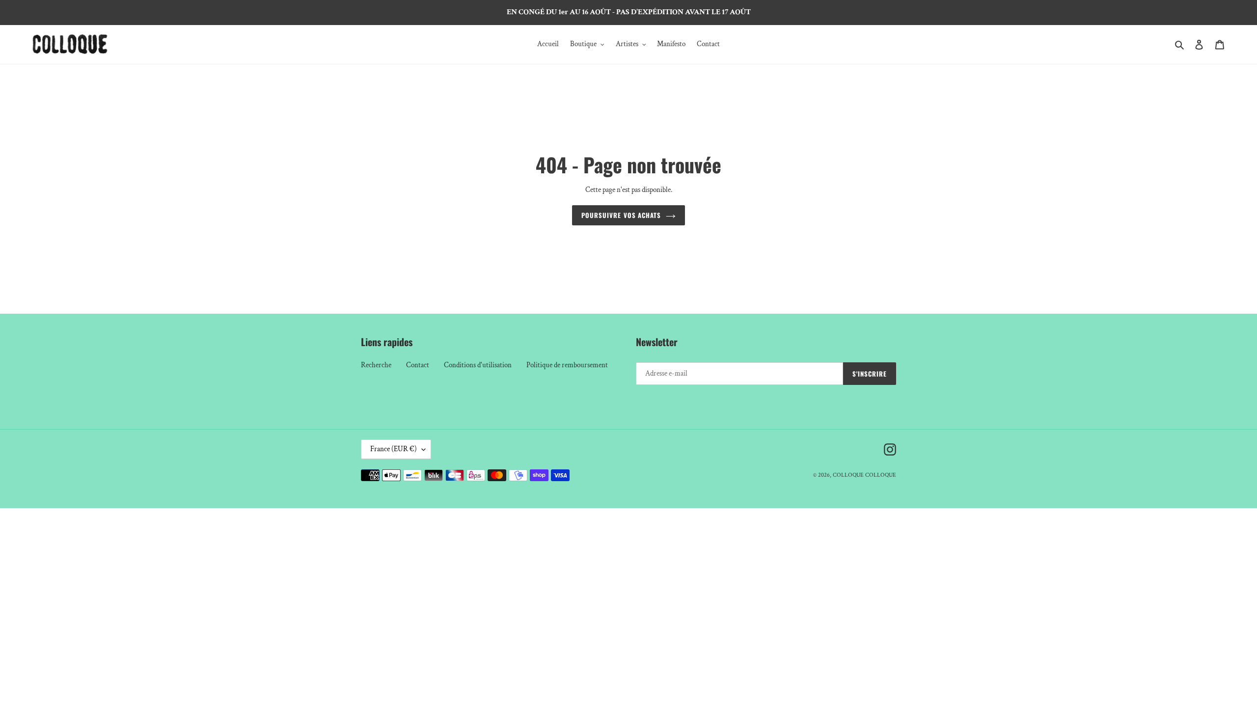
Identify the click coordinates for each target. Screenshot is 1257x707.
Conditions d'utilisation (478, 365)
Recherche (376, 365)
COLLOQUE (848, 475)
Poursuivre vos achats (621, 215)
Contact (417, 365)
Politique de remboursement (567, 365)
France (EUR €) (393, 449)
